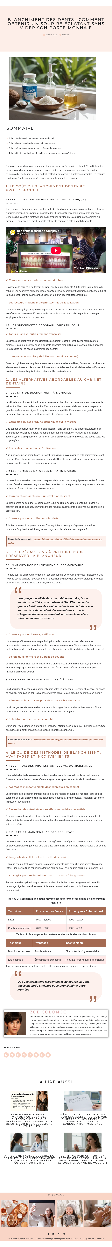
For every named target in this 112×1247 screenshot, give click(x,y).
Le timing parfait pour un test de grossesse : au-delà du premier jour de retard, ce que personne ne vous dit (83, 1159)
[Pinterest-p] (58, 1234)
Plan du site (66, 1239)
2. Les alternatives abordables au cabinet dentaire (32, 143)
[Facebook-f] (48, 1234)
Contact (56, 1239)
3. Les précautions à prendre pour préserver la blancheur (35, 148)
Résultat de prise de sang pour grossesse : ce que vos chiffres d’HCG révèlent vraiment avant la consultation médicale (82, 1119)
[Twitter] (53, 1234)
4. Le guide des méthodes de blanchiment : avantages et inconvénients (42, 153)
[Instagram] (64, 1234)
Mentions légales (43, 1239)
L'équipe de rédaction (93, 1239)
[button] (6, 1055)
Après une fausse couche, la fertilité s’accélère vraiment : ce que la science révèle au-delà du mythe (29, 1159)
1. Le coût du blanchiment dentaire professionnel (31, 138)
